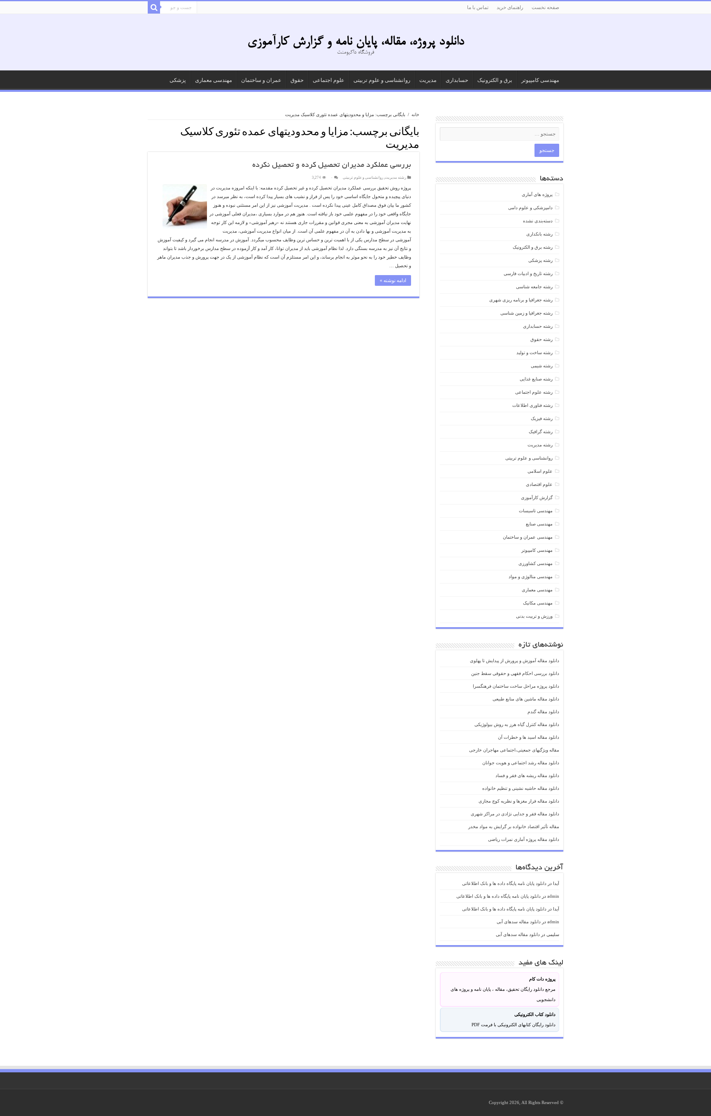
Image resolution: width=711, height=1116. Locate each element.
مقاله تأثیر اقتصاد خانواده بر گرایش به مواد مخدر (513, 826)
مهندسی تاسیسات (536, 510)
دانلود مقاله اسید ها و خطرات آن (528, 737)
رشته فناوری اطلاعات (532, 405)
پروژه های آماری (537, 194)
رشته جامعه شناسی (534, 286)
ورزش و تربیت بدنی (534, 616)
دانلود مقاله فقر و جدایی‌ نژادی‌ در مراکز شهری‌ (515, 813)
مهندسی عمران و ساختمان (528, 537)
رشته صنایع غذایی (536, 378)
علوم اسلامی (540, 471)
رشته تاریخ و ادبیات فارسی (528, 273)
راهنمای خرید (510, 7)
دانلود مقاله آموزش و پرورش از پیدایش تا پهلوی (514, 660)
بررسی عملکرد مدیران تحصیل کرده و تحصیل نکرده (331, 165)
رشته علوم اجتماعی (534, 392)
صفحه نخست (545, 7)
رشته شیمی (542, 365)
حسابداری (457, 80)
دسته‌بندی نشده (538, 220)
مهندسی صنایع (539, 523)
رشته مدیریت (395, 177)
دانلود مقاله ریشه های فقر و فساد (527, 775)
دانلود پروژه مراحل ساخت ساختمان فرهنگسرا (516, 686)
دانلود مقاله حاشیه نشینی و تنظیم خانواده (520, 788)
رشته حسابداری (538, 326)
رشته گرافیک (541, 431)
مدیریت (428, 80)
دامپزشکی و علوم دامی (530, 207)
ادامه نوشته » (393, 280)
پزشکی (178, 80)
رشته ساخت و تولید (534, 352)
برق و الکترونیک (494, 80)
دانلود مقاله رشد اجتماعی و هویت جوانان (520, 762)
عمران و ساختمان (261, 80)
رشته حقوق (541, 339)
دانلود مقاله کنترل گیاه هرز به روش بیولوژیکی (516, 724)
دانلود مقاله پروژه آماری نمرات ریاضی (523, 839)
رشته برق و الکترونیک (533, 247)
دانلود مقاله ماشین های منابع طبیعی (526, 698)
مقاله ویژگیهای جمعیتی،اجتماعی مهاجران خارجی (514, 749)
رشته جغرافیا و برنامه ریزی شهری (521, 299)
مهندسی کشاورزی (535, 563)
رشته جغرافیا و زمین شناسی (526, 313)
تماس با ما (477, 7)
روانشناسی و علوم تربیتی (381, 80)
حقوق (297, 80)
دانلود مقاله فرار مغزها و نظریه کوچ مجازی (519, 800)
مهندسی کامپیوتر (540, 80)
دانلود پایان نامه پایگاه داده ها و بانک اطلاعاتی (504, 883)
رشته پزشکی (540, 260)
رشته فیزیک (542, 418)
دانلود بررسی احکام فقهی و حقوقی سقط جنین (515, 673)
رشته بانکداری (539, 233)
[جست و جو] (154, 7)
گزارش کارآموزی (537, 497)
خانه (415, 114)
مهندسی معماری (213, 80)
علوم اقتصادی (539, 484)
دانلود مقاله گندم (543, 711)
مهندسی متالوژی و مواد (531, 576)
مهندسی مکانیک (538, 602)
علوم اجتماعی (328, 80)
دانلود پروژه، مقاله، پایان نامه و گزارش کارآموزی (355, 42)
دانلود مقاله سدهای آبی (519, 921)
